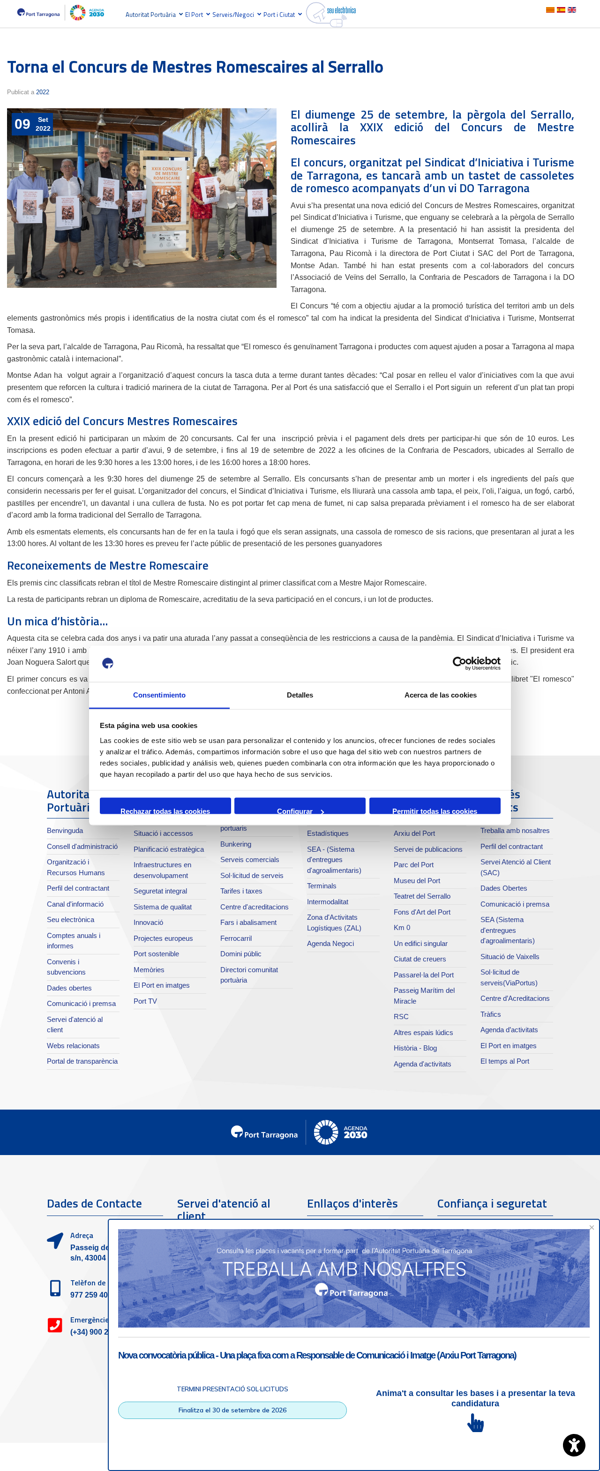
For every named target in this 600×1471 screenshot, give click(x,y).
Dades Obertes (503, 888)
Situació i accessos (163, 833)
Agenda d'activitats (422, 1064)
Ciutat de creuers (420, 959)
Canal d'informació (75, 904)
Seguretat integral (160, 891)
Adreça (81, 1235)
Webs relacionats (73, 1046)
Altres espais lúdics (423, 1032)
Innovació (148, 922)
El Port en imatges (162, 985)
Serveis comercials (249, 859)
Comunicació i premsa (81, 1003)
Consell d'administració (82, 846)
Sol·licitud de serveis (252, 875)
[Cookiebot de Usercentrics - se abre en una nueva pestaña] (460, 664)
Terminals (322, 886)
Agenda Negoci (330, 943)
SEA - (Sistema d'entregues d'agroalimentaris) (334, 859)
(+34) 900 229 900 (100, 1332)
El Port (194, 14)
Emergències (91, 1319)
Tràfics (490, 1014)
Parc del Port (414, 865)
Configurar (295, 810)
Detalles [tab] (300, 694)
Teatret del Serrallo (422, 896)
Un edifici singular (421, 943)
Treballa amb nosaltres (515, 830)
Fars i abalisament (248, 922)
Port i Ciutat (279, 14)
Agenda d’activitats (509, 1030)
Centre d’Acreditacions (515, 998)
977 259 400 (91, 1295)
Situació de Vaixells (510, 957)
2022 (42, 92)
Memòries (149, 970)
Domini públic (241, 954)
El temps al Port (504, 1061)
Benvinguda (65, 830)
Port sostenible (156, 954)
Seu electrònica (70, 919)
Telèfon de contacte (103, 1282)
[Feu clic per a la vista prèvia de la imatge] (142, 198)
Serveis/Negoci (233, 14)
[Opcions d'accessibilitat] (574, 1445)
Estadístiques (328, 833)
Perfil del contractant (78, 888)
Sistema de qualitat (163, 907)
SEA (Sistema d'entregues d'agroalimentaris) (507, 930)
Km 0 (402, 927)
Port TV (145, 1001)
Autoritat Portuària (151, 14)
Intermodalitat (327, 902)
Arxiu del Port (414, 833)
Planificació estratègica (169, 849)
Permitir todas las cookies (434, 810)
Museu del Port (417, 881)
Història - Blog (415, 1048)
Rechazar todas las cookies (165, 810)
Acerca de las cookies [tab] (441, 694)
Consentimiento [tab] (159, 694)
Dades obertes (69, 988)
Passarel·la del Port (424, 975)
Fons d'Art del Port (422, 912)
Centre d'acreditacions (254, 907)
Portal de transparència (82, 1061)
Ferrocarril (236, 938)
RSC (401, 1017)
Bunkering (235, 844)
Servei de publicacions (428, 849)
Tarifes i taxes (241, 891)
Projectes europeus (163, 938)
